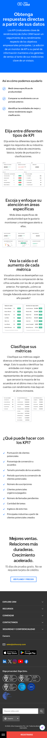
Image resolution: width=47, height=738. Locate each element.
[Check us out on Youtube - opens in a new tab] (20, 661)
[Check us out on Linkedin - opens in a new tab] (5, 661)
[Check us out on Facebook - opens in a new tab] (26, 661)
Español (10, 718)
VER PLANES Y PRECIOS (23, 579)
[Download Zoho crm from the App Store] (10, 652)
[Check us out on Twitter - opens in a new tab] (10, 661)
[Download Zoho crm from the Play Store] (28, 652)
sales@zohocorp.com (16, 644)
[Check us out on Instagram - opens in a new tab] (15, 661)
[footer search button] (41, 711)
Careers (6, 636)
